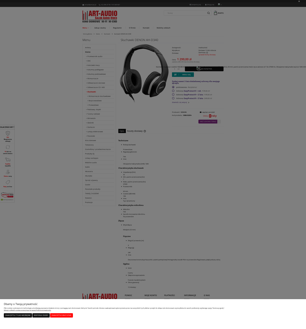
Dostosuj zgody (41, 315)
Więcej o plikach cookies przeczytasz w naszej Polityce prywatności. (27, 310)
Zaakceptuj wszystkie (61, 315)
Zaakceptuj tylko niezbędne (18, 315)
